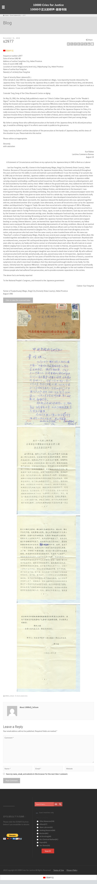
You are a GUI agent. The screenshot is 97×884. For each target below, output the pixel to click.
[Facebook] (75, 44)
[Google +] (78, 44)
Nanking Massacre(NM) (47, 830)
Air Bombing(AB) (45, 836)
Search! (48, 851)
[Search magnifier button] (60, 804)
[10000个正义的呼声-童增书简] (48, 7)
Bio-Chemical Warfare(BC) (48, 839)
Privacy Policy (72, 870)
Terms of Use (58, 870)
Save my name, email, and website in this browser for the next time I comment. (37, 774)
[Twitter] (71, 44)
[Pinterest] (82, 44)
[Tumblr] (85, 44)
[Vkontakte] (92, 44)
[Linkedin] (88, 44)
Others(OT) (43, 824)
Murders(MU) (43, 833)
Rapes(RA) (43, 842)
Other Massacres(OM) (46, 821)
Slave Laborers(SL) (22, 696)
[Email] (68, 44)
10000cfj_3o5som (9, 696)
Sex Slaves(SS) (44, 845)
